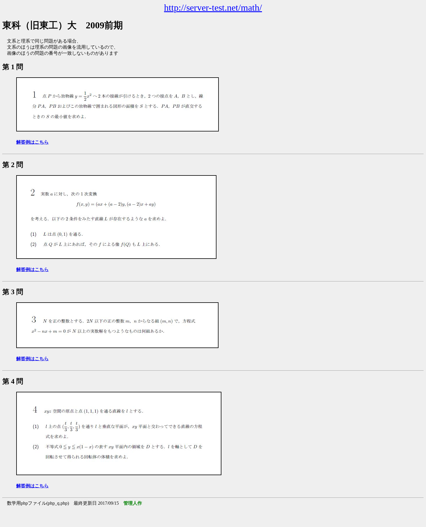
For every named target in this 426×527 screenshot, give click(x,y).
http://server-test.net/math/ (213, 7)
